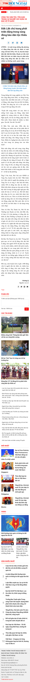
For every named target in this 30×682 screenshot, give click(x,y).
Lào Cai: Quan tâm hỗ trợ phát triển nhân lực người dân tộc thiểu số (15, 389)
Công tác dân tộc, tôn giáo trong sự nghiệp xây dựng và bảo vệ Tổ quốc (14, 19)
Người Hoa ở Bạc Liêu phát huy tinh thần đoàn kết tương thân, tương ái (14, 407)
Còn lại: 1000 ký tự (6, 308)
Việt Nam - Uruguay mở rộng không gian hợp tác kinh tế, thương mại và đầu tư (17, 641)
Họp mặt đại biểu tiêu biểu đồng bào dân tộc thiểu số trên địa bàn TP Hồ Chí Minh (15, 428)
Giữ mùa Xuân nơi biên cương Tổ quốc (13, 440)
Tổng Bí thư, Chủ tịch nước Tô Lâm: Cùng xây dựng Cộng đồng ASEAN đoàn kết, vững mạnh (17, 612)
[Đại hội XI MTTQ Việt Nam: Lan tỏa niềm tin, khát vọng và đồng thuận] (7, 541)
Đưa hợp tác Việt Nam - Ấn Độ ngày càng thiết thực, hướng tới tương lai (16, 627)
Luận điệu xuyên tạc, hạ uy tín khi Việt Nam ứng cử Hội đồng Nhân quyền (17, 585)
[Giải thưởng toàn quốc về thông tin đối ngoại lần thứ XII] (15, 523)
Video (3, 512)
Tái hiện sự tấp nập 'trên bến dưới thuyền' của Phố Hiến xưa (15, 401)
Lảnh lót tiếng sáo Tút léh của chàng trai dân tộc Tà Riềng (15, 412)
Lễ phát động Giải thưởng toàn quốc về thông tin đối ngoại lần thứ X (17, 576)
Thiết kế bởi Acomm (7, 679)
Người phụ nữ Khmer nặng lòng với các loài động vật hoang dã (15, 423)
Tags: (2, 290)
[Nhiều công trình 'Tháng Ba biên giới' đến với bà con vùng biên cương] (15, 325)
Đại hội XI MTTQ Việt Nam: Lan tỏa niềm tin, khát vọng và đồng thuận (16, 593)
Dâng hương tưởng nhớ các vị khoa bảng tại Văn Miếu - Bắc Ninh (15, 418)
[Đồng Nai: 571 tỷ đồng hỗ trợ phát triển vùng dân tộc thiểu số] (15, 371)
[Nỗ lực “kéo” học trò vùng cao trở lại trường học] (15, 348)
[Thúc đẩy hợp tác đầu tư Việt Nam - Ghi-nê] (7, 478)
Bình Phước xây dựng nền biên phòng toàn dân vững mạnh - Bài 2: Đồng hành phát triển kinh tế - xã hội (15, 395)
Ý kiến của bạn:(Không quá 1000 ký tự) (12, 298)
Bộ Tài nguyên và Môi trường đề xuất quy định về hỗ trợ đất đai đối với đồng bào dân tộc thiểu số (14, 435)
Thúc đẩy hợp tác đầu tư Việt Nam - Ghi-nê (21, 478)
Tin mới (4, 12)
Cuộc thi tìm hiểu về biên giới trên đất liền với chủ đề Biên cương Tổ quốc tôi (17, 568)
